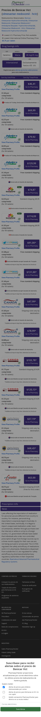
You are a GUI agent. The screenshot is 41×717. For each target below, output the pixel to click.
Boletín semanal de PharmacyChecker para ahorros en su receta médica (23, 698)
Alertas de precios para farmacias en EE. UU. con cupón (24, 693)
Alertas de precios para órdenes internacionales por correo (19, 688)
